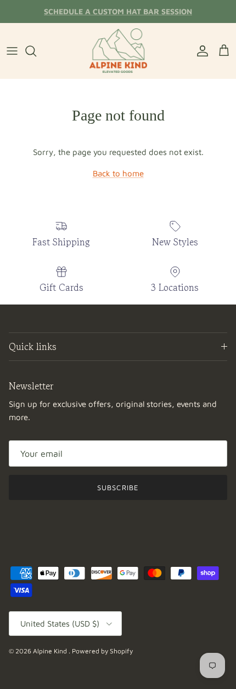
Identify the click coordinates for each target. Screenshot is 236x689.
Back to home (118, 173)
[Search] (36, 51)
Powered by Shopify (102, 651)
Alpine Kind (51, 651)
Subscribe (117, 487)
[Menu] (12, 51)
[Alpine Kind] (118, 50)
